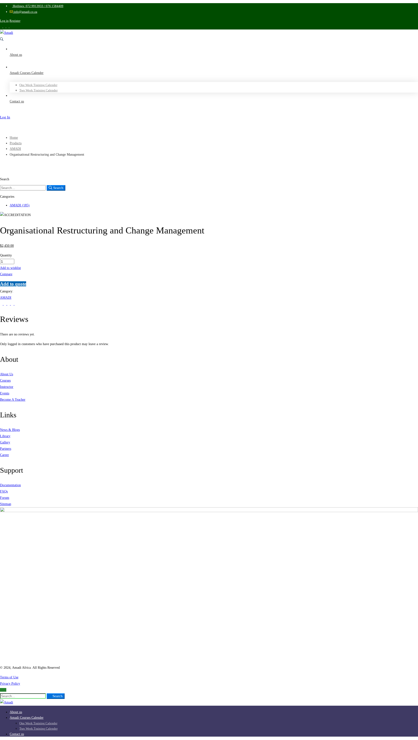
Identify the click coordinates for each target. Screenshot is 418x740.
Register (14, 20)
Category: (6, 291)
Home (14, 137)
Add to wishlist (10, 268)
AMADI (15, 149)
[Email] (16, 304)
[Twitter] (2, 304)
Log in (4, 20)
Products (16, 143)
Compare (6, 274)
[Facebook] (5, 304)
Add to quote (13, 283)
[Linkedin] (9, 304)
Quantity (6, 255)
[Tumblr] (13, 304)
